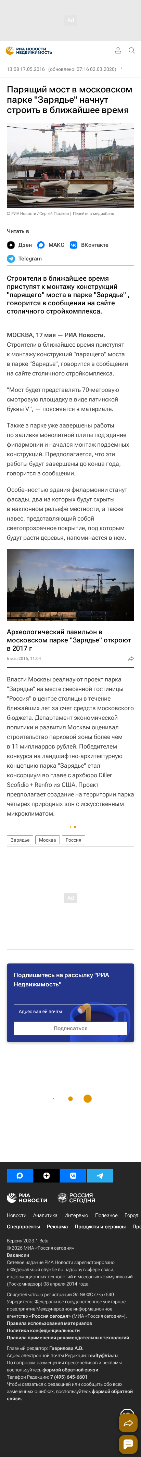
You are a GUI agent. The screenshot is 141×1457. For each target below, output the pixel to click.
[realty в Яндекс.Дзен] (47, 1176)
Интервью (76, 1215)
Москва (47, 840)
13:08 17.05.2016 (26, 69)
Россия (73, 840)
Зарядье (20, 840)
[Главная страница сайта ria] (7, 50)
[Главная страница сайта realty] (41, 50)
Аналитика (45, 1215)
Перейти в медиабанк (93, 213)
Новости (16, 1215)
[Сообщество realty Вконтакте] (73, 1176)
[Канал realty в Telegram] (100, 1176)
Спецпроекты (23, 1227)
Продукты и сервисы (100, 1227)
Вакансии (18, 1255)
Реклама (57, 1227)
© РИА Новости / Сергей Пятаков (38, 213)
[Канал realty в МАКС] (20, 1176)
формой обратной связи (70, 1369)
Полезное (106, 1215)
